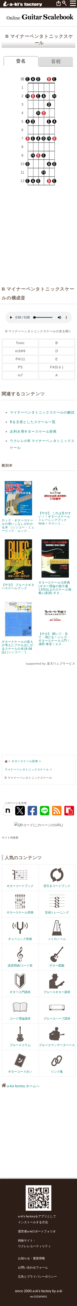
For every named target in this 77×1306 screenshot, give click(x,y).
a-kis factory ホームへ (23, 1086)
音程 (56, 61)
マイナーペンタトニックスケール (27, 769)
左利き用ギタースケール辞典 (33, 431)
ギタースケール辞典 (25, 761)
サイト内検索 (10, 837)
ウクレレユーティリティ (34, 1246)
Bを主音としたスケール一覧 (32, 422)
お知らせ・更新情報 (31, 1258)
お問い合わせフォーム (33, 1267)
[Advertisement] (38, 236)
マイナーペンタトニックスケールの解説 (42, 412)
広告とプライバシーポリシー (37, 1276)
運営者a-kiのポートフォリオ (37, 1231)
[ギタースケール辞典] (38, 16)
